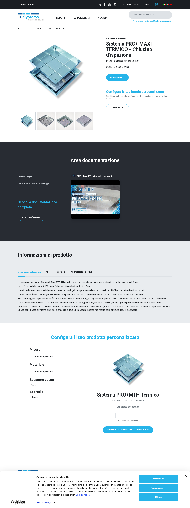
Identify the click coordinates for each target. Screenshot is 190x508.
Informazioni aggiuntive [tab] (81, 272)
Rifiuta (158, 497)
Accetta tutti (158, 479)
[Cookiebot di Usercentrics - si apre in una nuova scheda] (18, 502)
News (136, 4)
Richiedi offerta (117, 77)
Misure (35, 350)
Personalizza (157, 488)
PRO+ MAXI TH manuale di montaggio (34, 184)
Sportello (37, 392)
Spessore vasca (42, 380)
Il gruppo (127, 4)
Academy (103, 17)
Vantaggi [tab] (61, 272)
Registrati (29, 4)
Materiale (37, 365)
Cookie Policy (83, 495)
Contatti (146, 4)
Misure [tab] (49, 272)
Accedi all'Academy (31, 217)
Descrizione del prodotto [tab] (29, 272)
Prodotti (60, 17)
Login (21, 4)
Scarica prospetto (26, 177)
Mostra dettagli (43, 502)
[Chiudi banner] (186, 476)
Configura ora (117, 108)
